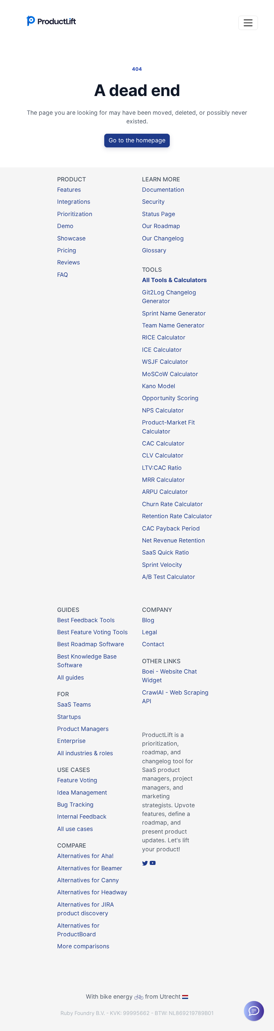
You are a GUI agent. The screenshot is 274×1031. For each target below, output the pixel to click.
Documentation (163, 189)
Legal (149, 632)
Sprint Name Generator (174, 313)
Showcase (71, 238)
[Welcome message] (254, 1011)
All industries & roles (85, 753)
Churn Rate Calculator (172, 503)
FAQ (62, 274)
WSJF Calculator (165, 361)
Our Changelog (163, 238)
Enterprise (71, 740)
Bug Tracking (75, 804)
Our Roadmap (161, 225)
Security (153, 201)
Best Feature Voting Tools (92, 632)
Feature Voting (77, 780)
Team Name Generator (173, 325)
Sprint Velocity (162, 564)
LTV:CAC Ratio (162, 467)
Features (69, 189)
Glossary (154, 250)
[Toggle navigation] (248, 23)
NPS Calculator (163, 410)
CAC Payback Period (171, 528)
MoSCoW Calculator (170, 373)
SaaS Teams (74, 704)
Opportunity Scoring (170, 397)
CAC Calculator (163, 443)
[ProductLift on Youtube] (153, 863)
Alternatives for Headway (92, 892)
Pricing (66, 250)
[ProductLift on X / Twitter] (145, 863)
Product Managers (83, 728)
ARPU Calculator (165, 491)
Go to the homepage (137, 140)
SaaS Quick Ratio (165, 552)
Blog (148, 620)
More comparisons (83, 946)
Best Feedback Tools (86, 620)
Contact (153, 644)
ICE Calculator (162, 349)
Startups (69, 716)
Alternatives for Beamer (89, 868)
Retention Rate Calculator (177, 516)
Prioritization (74, 213)
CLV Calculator (162, 455)
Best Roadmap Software (90, 644)
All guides (70, 677)
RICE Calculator (163, 337)
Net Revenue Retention (173, 540)
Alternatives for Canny (88, 880)
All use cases (75, 828)
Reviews (68, 262)
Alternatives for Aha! (85, 855)
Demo (65, 225)
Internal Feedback (82, 816)
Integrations (73, 201)
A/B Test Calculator (168, 576)
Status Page (158, 213)
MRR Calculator (163, 479)
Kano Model (158, 385)
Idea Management (82, 792)
